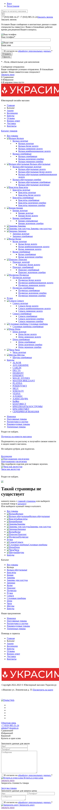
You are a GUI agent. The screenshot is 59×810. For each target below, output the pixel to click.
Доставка (11, 123)
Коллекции (12, 113)
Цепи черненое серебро (29, 347)
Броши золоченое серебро (31, 223)
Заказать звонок (45, 17)
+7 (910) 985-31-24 (10, 725)
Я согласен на (28, 51)
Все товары (12, 511)
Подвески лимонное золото (31, 285)
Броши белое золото (28, 215)
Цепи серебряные (27, 342)
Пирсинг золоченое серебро (32, 272)
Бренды (10, 115)
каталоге (22, 503)
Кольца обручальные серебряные (34, 182)
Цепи (17, 547)
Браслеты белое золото (29, 195)
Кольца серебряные (27, 156)
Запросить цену (27, 805)
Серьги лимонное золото (30, 311)
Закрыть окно (7, 74)
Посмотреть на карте (43, 690)
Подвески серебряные (29, 290)
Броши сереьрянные (28, 221)
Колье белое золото (27, 244)
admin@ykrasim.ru (9, 728)
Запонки (21, 529)
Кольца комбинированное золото (34, 151)
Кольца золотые (26, 143)
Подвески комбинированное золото (35, 282)
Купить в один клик (33, 778)
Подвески (23, 537)
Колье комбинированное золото (33, 246)
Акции (10, 110)
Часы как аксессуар (10, 469)
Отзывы (11, 118)
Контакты (11, 126)
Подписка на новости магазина (16, 436)
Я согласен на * (28, 775)
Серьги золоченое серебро (31, 319)
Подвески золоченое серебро (32, 293)
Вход (9, 3)
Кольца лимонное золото (30, 148)
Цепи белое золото (27, 334)
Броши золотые (25, 213)
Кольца (19, 513)
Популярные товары (17, 419)
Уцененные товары (16, 427)
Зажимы (21, 524)
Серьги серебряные (27, 316)
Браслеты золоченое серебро (32, 203)
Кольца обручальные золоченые (34, 184)
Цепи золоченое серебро (30, 344)
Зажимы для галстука (40, 526)
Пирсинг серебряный (28, 270)
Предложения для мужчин (14, 461)
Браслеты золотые (27, 192)
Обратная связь (8, 723)
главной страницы (27, 501)
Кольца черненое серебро (30, 161)
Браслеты (22, 519)
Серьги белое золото (28, 306)
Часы (16, 550)
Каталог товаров (9, 131)
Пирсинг (22, 534)
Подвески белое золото (29, 280)
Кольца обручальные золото (32, 169)
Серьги (19, 542)
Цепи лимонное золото (29, 337)
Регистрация (13, 6)
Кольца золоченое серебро (31, 159)
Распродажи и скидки (17, 421)
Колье (18, 532)
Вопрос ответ (13, 121)
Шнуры (20, 552)
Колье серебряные (27, 254)
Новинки (11, 416)
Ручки (10, 539)
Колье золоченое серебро (30, 257)
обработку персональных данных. (34, 51)
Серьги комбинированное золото (34, 308)
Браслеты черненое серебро (31, 205)
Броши (19, 521)
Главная (11, 105)
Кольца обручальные (40, 516)
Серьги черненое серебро (30, 321)
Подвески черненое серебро (32, 295)
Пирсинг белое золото (29, 264)
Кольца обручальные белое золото (35, 172)
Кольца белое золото (28, 146)
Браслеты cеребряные (28, 200)
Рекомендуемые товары (18, 424)
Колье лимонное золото (29, 249)
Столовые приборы (37, 544)
